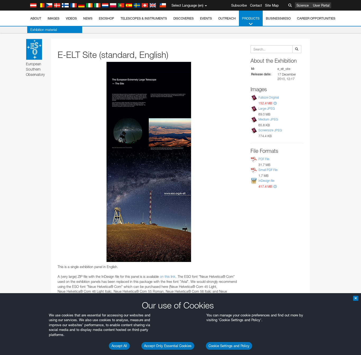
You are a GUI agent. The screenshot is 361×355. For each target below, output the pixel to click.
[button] (275, 103)
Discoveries (183, 18)
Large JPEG (266, 108)
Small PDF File (267, 170)
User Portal (321, 5)
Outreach (227, 18)
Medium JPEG (268, 119)
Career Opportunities (316, 18)
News (87, 18)
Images (53, 18)
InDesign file (266, 181)
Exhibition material (43, 29)
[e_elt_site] (149, 162)
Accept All (119, 346)
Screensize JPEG (270, 130)
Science (303, 5)
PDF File (263, 159)
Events (206, 18)
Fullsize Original (268, 98)
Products (251, 18)
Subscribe (239, 5)
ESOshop (106, 18)
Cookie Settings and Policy (229, 346)
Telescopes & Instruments (144, 18)
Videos (71, 18)
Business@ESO (278, 18)
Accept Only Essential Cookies (168, 346)
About (35, 18)
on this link (167, 276)
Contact (256, 5)
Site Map (272, 5)
